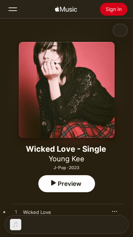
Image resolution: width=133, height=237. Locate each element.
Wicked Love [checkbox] (37, 212)
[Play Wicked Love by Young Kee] (16, 212)
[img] (66, 9)
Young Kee (66, 159)
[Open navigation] (13, 9)
